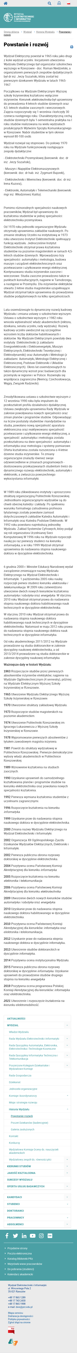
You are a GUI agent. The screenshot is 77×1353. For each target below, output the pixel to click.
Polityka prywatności (19, 1319)
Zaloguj (59, 3)
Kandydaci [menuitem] (14, 1197)
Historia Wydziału (45, 31)
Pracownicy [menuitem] (15, 1217)
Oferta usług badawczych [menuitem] (25, 1186)
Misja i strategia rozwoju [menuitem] (23, 1102)
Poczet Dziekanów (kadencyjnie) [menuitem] (29, 1122)
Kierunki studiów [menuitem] (19, 1166)
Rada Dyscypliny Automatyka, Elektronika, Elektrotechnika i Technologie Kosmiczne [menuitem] (33, 1047)
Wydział (27, 31)
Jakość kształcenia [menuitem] (21, 1172)
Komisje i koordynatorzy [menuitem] (23, 1095)
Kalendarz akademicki (20, 1274)
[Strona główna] (23, 17)
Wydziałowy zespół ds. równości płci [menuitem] (30, 1159)
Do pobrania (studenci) (20, 1269)
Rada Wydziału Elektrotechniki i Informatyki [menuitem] (34, 1038)
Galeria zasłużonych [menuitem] (22, 1129)
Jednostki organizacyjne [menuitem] (23, 1089)
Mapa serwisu (15, 1313)
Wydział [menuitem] (13, 1025)
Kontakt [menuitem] (13, 1136)
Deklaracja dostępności (20, 1316)
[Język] (68, 3)
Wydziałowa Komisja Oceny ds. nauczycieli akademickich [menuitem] (33, 1151)
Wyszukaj (49, 3)
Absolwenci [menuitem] (15, 1224)
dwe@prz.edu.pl (24, 1307)
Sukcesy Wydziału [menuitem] (19, 1179)
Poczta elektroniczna (19, 1253)
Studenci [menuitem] (13, 1204)
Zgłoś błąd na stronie (19, 1322)
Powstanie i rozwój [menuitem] (22, 1116)
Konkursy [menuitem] (14, 1143)
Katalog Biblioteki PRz (20, 1258)
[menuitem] (67, 1025)
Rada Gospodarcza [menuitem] (20, 1075)
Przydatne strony (17, 1248)
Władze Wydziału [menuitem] (19, 1032)
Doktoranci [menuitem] (15, 1210)
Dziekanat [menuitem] (15, 1082)
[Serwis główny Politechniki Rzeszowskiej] (7, 3)
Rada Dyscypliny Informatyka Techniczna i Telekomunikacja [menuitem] (33, 1057)
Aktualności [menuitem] (16, 1018)
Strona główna (11, 31)
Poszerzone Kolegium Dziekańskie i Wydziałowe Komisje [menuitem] (29, 1067)
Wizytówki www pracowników (24, 1264)
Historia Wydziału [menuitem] (19, 1109)
